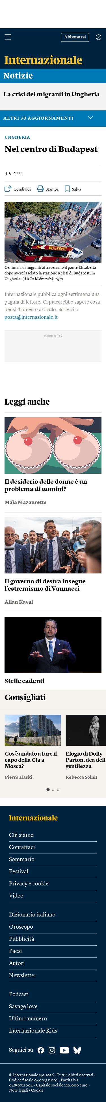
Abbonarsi (75, 37)
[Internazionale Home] (35, 818)
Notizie (18, 76)
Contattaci (22, 847)
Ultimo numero (28, 1019)
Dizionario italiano (32, 915)
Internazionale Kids (33, 1031)
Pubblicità (21, 939)
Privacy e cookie (29, 884)
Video (16, 896)
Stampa (52, 189)
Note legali (18, 1090)
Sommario (21, 860)
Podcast (18, 995)
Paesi (15, 951)
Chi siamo (21, 835)
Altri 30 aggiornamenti (38, 118)
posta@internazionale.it (31, 317)
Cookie (37, 1090)
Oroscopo (21, 927)
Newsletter (22, 976)
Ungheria (17, 137)
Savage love (23, 1007)
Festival (19, 872)
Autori (17, 963)
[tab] (47, 789)
